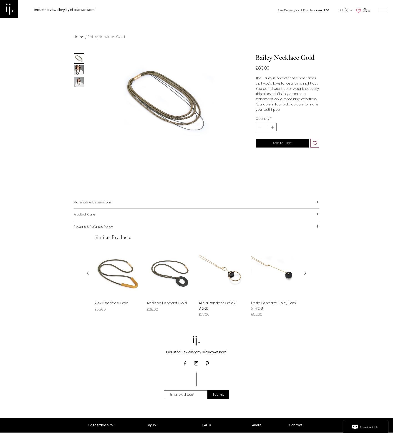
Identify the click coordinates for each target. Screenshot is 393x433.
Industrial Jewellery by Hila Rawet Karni (64, 10)
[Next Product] (305, 273)
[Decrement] (259, 127)
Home (79, 37)
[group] (196, 283)
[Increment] (273, 127)
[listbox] (345, 10)
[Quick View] (118, 273)
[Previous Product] (88, 273)
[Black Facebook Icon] (185, 363)
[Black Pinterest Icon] (207, 363)
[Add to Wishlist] (314, 143)
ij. (196, 339)
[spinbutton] (266, 127)
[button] (345, 10)
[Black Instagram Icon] (196, 363)
